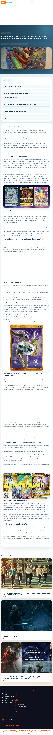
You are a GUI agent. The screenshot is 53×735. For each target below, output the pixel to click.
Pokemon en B (36, 514)
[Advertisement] (26, 15)
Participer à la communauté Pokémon (13, 115)
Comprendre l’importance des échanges (13, 86)
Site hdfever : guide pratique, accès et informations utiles (15, 730)
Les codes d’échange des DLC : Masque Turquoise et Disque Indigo (20, 104)
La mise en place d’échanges (10, 90)
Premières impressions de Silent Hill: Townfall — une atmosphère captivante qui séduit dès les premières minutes (26, 593)
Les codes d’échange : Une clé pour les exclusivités (16, 93)
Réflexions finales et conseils (11, 118)
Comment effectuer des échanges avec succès (15, 111)
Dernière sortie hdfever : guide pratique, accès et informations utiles (19, 731)
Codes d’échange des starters (11, 97)
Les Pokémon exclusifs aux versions (12, 100)
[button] (32, 2)
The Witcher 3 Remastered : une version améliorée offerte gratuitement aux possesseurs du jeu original (25, 635)
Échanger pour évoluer (9, 108)
